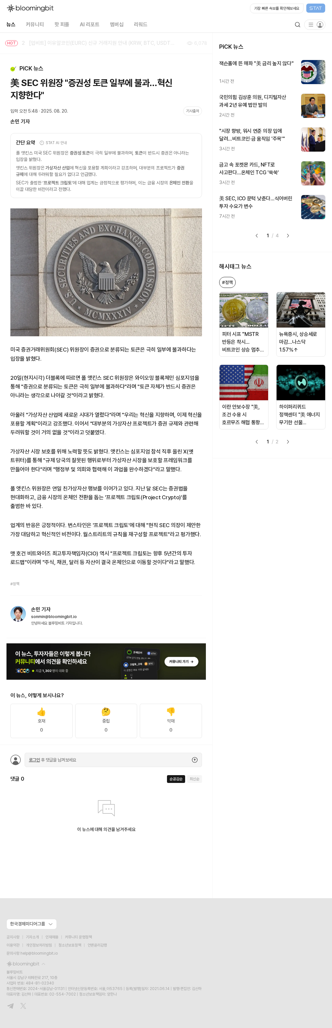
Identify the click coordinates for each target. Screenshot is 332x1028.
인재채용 (51, 937)
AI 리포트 (90, 24)
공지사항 (12, 937)
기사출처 (192, 111)
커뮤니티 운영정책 (78, 937)
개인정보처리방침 (39, 945)
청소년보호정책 (69, 945)
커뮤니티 (35, 24)
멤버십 (117, 24)
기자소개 (32, 937)
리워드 (141, 24)
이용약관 (12, 945)
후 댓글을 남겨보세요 (52, 759)
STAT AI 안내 (56, 143)
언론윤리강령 (97, 945)
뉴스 (11, 24)
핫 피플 (61, 24)
